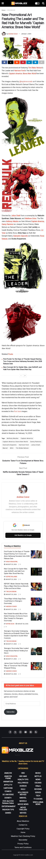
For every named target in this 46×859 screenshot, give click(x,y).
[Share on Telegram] (35, 62)
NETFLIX (37, 776)
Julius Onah (15, 215)
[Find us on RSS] (36, 732)
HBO (23, 773)
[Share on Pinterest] (23, 62)
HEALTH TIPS (23, 779)
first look (17, 411)
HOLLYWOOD (11, 10)
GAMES (8, 813)
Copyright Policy (23, 829)
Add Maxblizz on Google (23, 535)
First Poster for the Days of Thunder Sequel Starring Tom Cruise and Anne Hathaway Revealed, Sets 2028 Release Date (22, 361)
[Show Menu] (3, 3)
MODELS (23, 801)
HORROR (23, 786)
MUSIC (38, 773)
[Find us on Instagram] (20, 732)
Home (3, 10)
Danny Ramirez (7, 224)
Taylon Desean (11, 591)
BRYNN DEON (10, 624)
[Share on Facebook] (4, 62)
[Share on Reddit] (17, 62)
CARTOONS (8, 788)
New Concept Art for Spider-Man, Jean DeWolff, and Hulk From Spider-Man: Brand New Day (15, 571)
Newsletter (23, 840)
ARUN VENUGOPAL (12, 561)
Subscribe (11, 712)
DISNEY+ (8, 798)
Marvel (5, 448)
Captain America (37, 221)
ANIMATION (8, 782)
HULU (23, 789)
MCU (11, 448)
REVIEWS (38, 789)
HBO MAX (23, 776)
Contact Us (23, 825)
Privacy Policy (23, 844)
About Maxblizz (23, 821)
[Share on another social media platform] (41, 62)
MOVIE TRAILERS (23, 808)
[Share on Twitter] (10, 62)
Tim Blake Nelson (35, 68)
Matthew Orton (30, 218)
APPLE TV (8, 785)
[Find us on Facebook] (10, 732)
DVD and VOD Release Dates (8, 802)
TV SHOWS (38, 799)
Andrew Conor (13, 34)
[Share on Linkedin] (29, 62)
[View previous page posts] (21, 375)
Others (38, 786)
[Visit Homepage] (19, 3)
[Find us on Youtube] (25, 732)
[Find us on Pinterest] (30, 732)
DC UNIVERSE (8, 794)
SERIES (38, 792)
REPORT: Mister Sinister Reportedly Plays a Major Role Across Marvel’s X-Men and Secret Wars (16, 586)
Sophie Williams (11, 576)
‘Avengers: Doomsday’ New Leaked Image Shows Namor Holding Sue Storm (16, 650)
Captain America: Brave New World (15, 441)
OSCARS (38, 783)
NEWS (38, 779)
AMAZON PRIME (8, 777)
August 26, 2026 (11, 674)
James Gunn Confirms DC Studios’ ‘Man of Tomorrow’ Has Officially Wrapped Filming (16, 665)
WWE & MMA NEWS (38, 803)
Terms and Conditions (23, 847)
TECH (38, 796)
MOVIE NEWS (23, 804)
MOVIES (23, 813)
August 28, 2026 (22, 624)
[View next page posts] (25, 375)
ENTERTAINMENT (9, 806)
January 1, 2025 (26, 34)
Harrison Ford (24, 445)
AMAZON (8, 773)
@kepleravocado (25, 81)
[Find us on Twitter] (15, 732)
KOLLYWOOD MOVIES (23, 793)
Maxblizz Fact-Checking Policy (23, 836)
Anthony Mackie (12, 221)
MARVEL (23, 798)
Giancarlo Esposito (20, 236)
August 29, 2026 (11, 564)
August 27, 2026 (11, 644)
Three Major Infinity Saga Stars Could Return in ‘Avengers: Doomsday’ (15, 601)
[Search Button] (43, 3)
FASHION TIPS (8, 810)
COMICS (8, 791)
